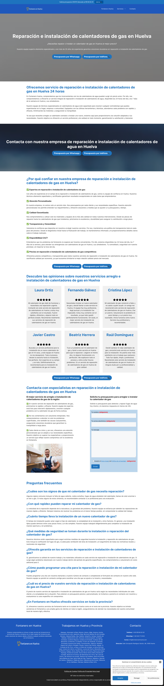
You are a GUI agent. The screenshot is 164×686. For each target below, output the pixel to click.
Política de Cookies (70, 671)
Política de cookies (136, 682)
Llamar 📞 (99, 2)
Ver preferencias (153, 678)
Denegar (137, 678)
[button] (160, 662)
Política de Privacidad (85, 671)
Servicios (120, 9)
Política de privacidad (118, 461)
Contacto (133, 9)
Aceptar (120, 678)
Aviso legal (105, 461)
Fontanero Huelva (107, 9)
